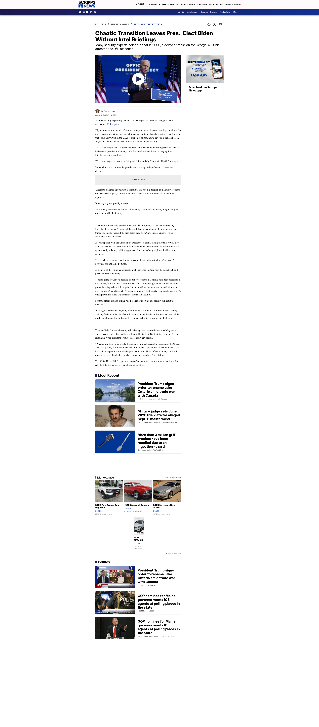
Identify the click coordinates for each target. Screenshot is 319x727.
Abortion (181, 12)
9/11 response (113, 124)
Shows (220, 4)
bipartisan (140, 364)
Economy (213, 12)
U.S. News (152, 4)
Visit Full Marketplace (173, 477)
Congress (204, 12)
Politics (164, 4)
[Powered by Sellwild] (177, 553)
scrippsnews (80, 12)
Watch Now (232, 4)
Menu (139, 4)
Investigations (205, 4)
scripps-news (87, 12)
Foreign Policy (225, 12)
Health (174, 4)
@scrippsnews (95, 12)
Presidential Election (148, 24)
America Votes (192, 12)
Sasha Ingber (109, 111)
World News (187, 4)
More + (236, 12)
